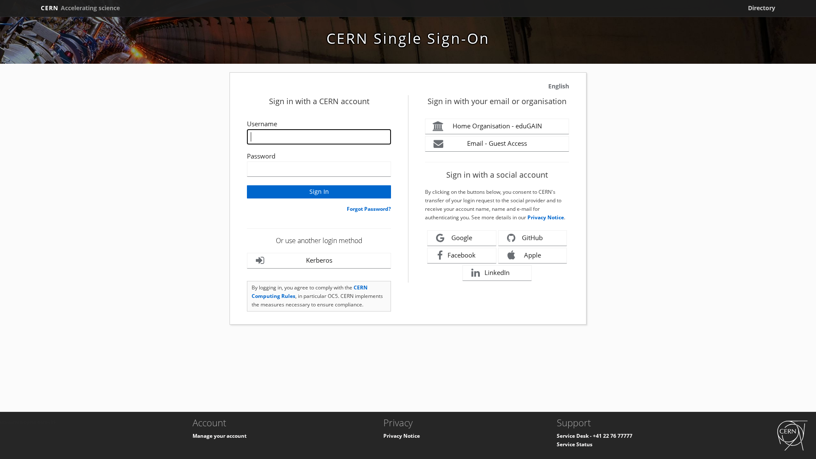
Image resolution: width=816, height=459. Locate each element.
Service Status (574, 444)
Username (262, 123)
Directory (761, 8)
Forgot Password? (369, 208)
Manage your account (219, 435)
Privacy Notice (545, 217)
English (558, 86)
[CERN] (792, 435)
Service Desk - (575, 435)
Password (261, 156)
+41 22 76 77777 (612, 435)
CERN (80, 8)
